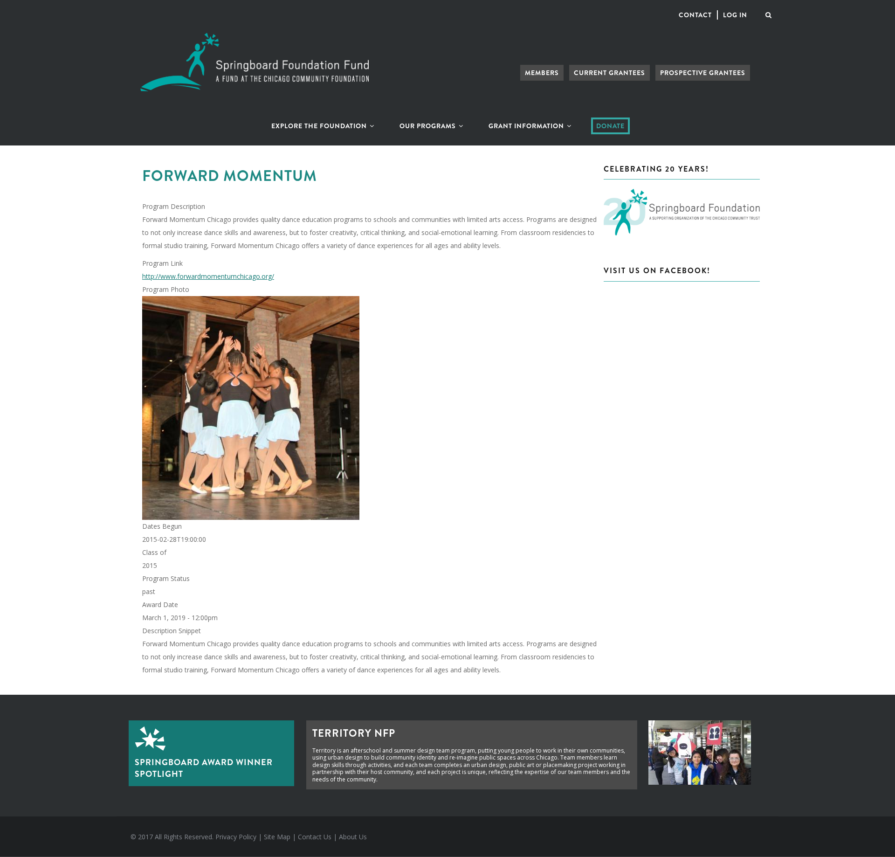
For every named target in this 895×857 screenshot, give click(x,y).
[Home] (254, 39)
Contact (695, 15)
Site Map (277, 836)
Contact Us (314, 836)
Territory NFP (353, 733)
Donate (610, 126)
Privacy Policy (235, 836)
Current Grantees (609, 72)
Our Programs (428, 126)
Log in (735, 15)
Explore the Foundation (320, 126)
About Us (353, 836)
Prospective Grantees (702, 72)
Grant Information (527, 126)
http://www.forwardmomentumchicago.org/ (208, 276)
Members (542, 72)
